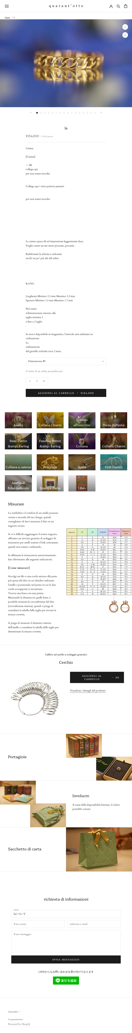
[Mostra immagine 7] (60, 113)
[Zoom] (125, 27)
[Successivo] (101, 112)
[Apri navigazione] (7, 6)
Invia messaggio (66, 959)
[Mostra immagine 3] (45, 113)
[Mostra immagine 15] (91, 113)
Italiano (13, 1011)
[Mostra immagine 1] (37, 113)
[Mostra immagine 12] (79, 113)
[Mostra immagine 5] (52, 113)
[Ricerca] (118, 6)
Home (7, 17)
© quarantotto (15, 1019)
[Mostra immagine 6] (56, 113)
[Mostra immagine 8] (64, 113)
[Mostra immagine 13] (83, 113)
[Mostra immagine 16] (95, 113)
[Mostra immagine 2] (41, 113)
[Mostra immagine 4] (48, 113)
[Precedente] (30, 112)
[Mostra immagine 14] (87, 113)
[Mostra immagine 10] (72, 113)
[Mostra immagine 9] (68, 113)
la (14, 17)
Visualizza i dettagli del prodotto (88, 690)
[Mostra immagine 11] (75, 113)
